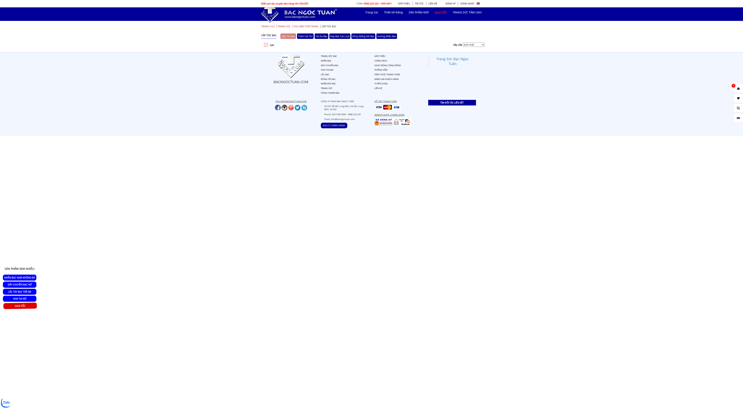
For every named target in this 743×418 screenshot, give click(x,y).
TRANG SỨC (284, 26)
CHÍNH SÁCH (380, 60)
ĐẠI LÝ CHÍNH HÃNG (334, 125)
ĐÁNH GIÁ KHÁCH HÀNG (386, 79)
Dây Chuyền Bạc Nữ (20, 284)
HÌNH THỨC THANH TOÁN (387, 74)
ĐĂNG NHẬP (467, 3)
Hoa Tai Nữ (19, 298)
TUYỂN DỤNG (381, 83)
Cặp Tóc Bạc (329, 26)
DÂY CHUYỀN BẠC (329, 65)
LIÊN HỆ (433, 3)
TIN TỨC (419, 3)
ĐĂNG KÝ (451, 3)
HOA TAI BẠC (327, 69)
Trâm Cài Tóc (305, 36)
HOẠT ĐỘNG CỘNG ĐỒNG (387, 65)
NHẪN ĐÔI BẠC (328, 83)
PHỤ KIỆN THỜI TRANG (306, 26)
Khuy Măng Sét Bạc (363, 36)
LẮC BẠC (325, 74)
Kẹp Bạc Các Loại (339, 36)
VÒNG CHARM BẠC (330, 92)
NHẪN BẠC (326, 60)
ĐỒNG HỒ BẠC (328, 79)
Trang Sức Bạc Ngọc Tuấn (452, 61)
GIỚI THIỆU (404, 3)
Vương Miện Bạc (386, 36)
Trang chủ (268, 26)
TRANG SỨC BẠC (329, 56)
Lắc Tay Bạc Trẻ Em (19, 291)
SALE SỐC (20, 306)
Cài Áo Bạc (321, 36)
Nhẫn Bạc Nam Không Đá (19, 277)
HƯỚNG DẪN (380, 69)
